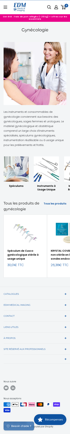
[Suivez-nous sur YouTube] (6, 387)
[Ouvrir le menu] (5, 7)
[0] (63, 7)
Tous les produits (55, 203)
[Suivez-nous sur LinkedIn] (12, 387)
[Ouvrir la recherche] (49, 7)
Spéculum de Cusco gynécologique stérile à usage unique (23, 254)
